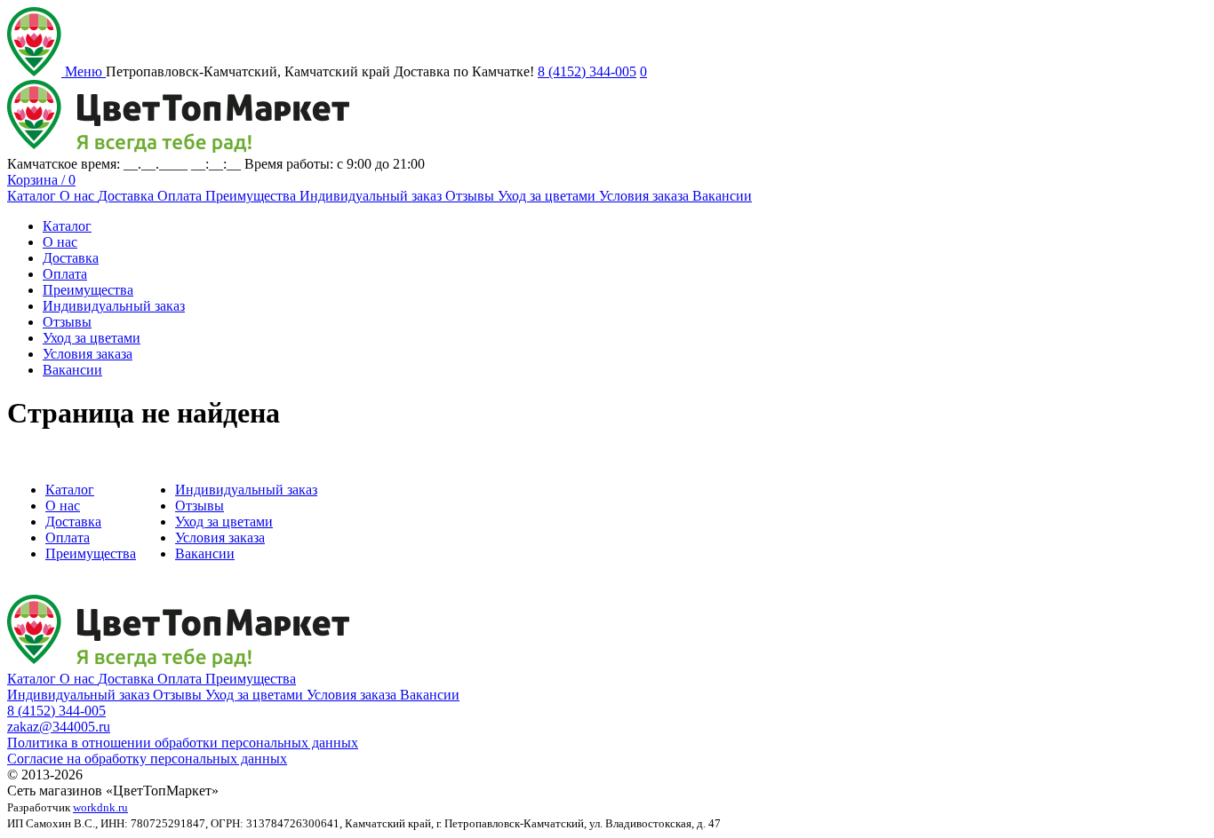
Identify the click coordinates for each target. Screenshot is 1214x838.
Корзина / (41, 179)
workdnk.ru (100, 807)
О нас (79, 195)
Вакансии (722, 195)
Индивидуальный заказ (372, 195)
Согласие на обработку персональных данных (147, 758)
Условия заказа (645, 195)
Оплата (181, 195)
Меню (85, 71)
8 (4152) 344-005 (587, 71)
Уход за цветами (548, 195)
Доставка (127, 195)
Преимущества (252, 195)
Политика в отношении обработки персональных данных (182, 742)
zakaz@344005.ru (58, 726)
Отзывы (471, 195)
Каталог (33, 195)
